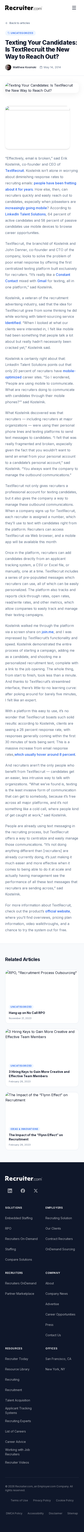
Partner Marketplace (19, 1293)
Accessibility (36, 1513)
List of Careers (15, 1431)
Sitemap (72, 1513)
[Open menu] (74, 8)
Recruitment (13, 1390)
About (49, 1283)
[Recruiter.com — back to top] (23, 7)
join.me (48, 632)
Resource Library (17, 1369)
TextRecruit (14, 170)
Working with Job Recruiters (17, 1452)
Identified (13, 323)
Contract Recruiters (59, 1239)
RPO (8, 1228)
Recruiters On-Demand (21, 1239)
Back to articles (19, 23)
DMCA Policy (14, 1513)
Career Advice (15, 1441)
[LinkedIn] (10, 1190)
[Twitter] (35, 1190)
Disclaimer (55, 1513)
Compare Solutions (18, 1259)
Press (49, 1324)
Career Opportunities (60, 1314)
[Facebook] (23, 1190)
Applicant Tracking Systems (18, 1410)
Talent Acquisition (17, 1400)
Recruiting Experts (18, 1421)
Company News (56, 1293)
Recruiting (12, 1379)
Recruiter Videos (17, 1462)
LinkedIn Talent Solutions (25, 214)
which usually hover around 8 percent (44, 754)
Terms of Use (19, 1500)
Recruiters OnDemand (20, 1283)
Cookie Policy (65, 1500)
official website (57, 911)
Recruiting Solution (58, 1218)
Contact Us (53, 1335)
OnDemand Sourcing (60, 1249)
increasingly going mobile (26, 208)
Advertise (52, 1304)
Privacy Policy (42, 1500)
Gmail (42, 281)
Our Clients (53, 1228)
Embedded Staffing (19, 1218)
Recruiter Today (16, 1359)
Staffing (10, 1249)
